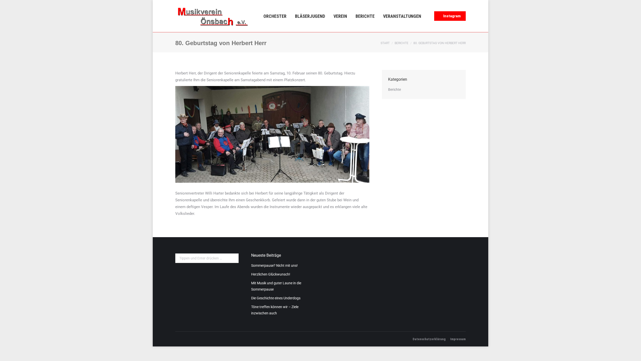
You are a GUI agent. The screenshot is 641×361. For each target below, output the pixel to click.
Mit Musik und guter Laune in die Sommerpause (276, 286)
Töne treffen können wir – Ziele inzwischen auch (274, 310)
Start (385, 43)
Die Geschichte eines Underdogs (275, 298)
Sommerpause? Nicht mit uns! (274, 265)
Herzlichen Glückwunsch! (270, 274)
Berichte (401, 43)
